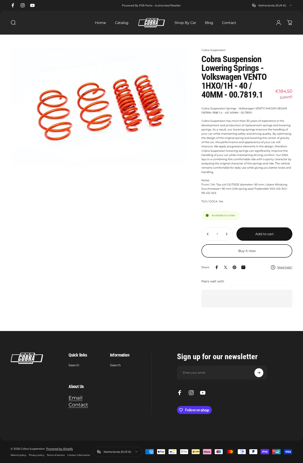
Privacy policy (36, 455)
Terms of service (56, 455)
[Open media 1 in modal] (99, 106)
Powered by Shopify (59, 448)
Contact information (78, 455)
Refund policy (18, 455)
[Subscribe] (258, 372)
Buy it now (247, 251)
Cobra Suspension (213, 50)
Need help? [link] (284, 267)
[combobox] (272, 5)
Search (74, 365)
